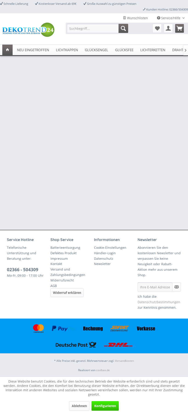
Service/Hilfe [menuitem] (170, 18)
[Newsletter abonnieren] (176, 287)
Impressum (59, 258)
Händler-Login (105, 253)
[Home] (7, 50)
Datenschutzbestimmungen (159, 302)
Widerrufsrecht (62, 280)
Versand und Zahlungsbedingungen (67, 272)
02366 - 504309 (22, 270)
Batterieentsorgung (65, 247)
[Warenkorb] (179, 28)
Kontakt (56, 264)
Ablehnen (79, 406)
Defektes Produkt (63, 253)
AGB (53, 286)
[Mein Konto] (168, 28)
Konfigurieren (105, 406)
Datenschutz (103, 258)
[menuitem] (97, 28)
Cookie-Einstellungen (110, 247)
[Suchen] (123, 28)
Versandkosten (124, 361)
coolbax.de (103, 370)
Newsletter (102, 264)
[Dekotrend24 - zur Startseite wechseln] (28, 31)
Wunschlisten (137, 18)
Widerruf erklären (67, 292)
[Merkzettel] (157, 28)
